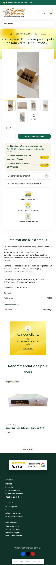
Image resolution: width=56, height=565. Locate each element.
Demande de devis (13, 535)
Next (31, 449)
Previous (25, 449)
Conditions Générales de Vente (28, 548)
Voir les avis (28, 348)
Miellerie (9, 487)
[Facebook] (23, 554)
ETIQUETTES (11, 425)
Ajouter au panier (36, 136)
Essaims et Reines (13, 490)
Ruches (8, 484)
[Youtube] (33, 554)
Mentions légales (12, 532)
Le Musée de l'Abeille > (15, 516)
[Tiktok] (28, 554)
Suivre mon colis (12, 526)
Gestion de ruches (13, 497)
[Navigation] (37, 12)
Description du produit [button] (19, 175)
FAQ (7, 509)
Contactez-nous (12, 529)
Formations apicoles (14, 493)
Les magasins (11, 506)
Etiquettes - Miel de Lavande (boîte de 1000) (25, 428)
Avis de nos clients (13, 513)
